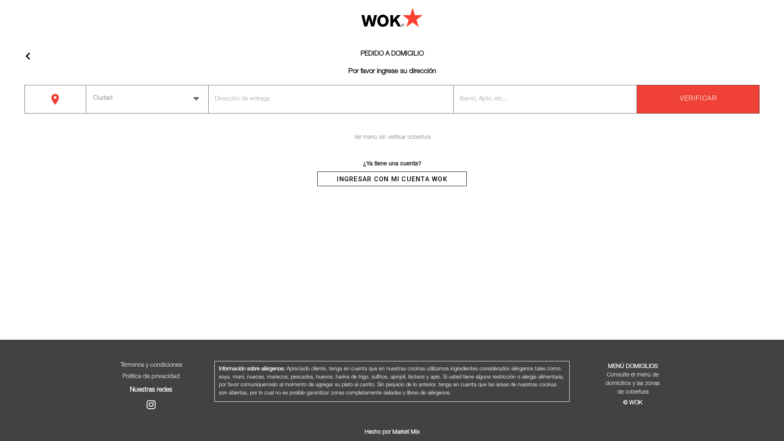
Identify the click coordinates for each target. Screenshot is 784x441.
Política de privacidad (151, 377)
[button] (147, 98)
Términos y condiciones (151, 365)
